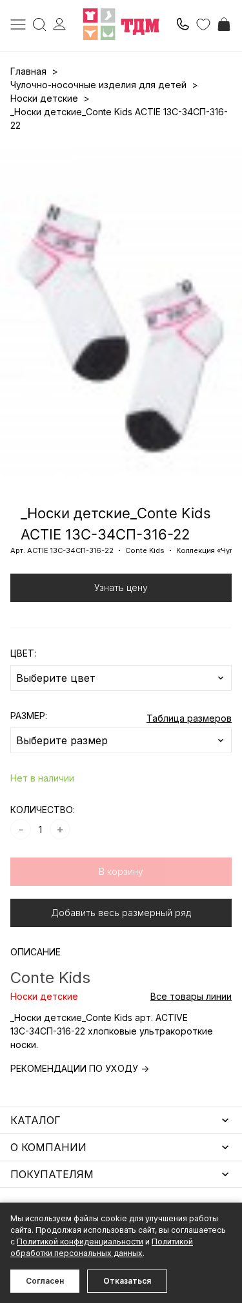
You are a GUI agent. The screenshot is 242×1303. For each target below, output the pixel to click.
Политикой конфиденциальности (80, 1241)
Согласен (45, 1281)
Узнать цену (121, 587)
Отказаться (127, 1281)
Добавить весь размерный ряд (121, 912)
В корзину (121, 871)
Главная (28, 71)
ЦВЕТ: (23, 653)
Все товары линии (191, 996)
